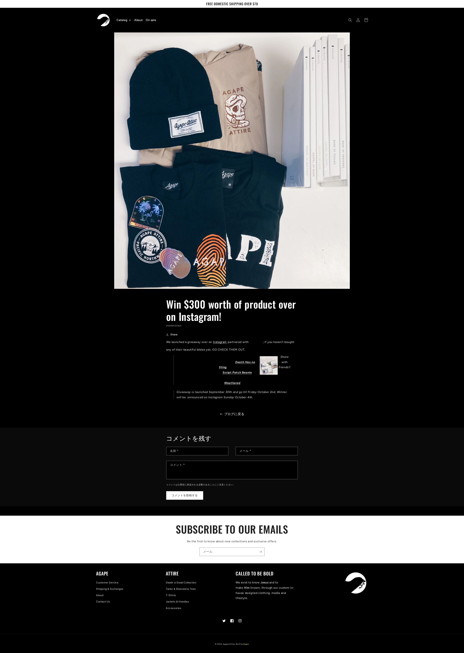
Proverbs (202, 367)
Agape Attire (230, 357)
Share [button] (174, 334)
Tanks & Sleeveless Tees (181, 588)
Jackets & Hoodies (177, 601)
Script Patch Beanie (237, 372)
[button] (350, 20)
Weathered (232, 383)
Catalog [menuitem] (122, 20)
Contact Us (103, 601)
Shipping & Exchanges (109, 588)
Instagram (220, 342)
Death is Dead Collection (181, 582)
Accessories (173, 608)
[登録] (260, 552)
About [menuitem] (138, 20)
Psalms (207, 362)
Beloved (243, 377)
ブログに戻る (234, 414)
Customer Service (107, 582)
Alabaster (256, 342)
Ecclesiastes (203, 377)
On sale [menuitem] (151, 20)
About (100, 595)
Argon (246, 644)
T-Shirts (171, 595)
